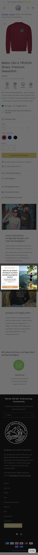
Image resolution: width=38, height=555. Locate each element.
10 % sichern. (10, 287)
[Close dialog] (36, 267)
